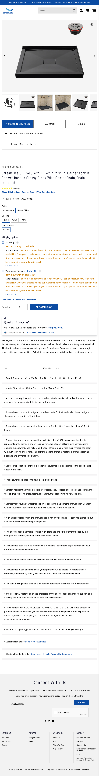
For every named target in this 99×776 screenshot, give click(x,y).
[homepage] (8, 10)
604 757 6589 (22, 2)
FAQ (78, 754)
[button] (94, 56)
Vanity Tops (6, 741)
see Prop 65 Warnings (35, 641)
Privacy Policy (15, 769)
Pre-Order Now (44, 307)
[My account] (81, 10)
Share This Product (11, 192)
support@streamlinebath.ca (43, 2)
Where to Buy (58, 745)
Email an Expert (28, 192)
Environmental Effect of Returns (86, 750)
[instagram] (49, 721)
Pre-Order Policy (11, 266)
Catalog (80, 741)
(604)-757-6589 (55, 327)
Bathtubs (5, 738)
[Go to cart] (87, 10)
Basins (4, 745)
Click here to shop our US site (40, 332)
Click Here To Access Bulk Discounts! (19, 300)
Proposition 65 (58, 749)
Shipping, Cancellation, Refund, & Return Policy (86, 759)
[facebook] (45, 721)
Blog (54, 741)
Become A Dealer (83, 738)
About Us (56, 738)
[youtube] (53, 721)
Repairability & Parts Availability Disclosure (51, 654)
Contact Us (81, 745)
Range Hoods (34, 738)
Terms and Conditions (34, 769)
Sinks (31, 741)
